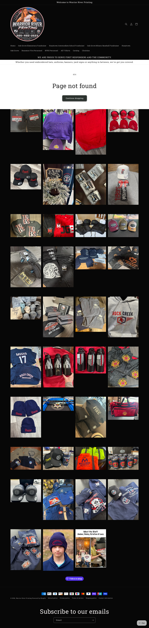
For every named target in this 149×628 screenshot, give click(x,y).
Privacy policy (65, 598)
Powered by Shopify (39, 598)
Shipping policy (91, 598)
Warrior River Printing (24, 598)
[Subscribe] (92, 620)
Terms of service (77, 598)
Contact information (106, 598)
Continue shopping (74, 98)
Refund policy (53, 598)
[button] (126, 24)
